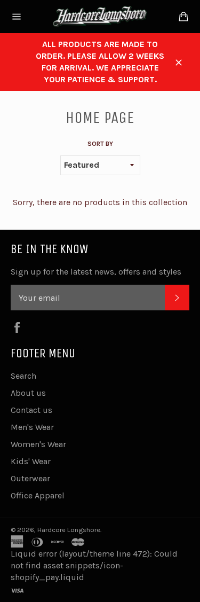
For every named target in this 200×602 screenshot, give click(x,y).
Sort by (100, 143)
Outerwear (30, 478)
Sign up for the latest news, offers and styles (96, 272)
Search (23, 376)
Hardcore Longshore (68, 530)
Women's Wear (38, 444)
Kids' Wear (31, 461)
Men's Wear (32, 427)
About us (28, 393)
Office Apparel (38, 495)
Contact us (31, 410)
